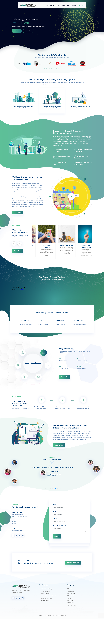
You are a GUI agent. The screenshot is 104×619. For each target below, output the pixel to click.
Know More (17, 251)
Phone (55, 518)
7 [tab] (59, 68)
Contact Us (64, 377)
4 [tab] (52, 68)
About (52, 5)
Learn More (17, 212)
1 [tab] (45, 68)
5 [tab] (54, 68)
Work (63, 5)
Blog (68, 5)
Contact (74, 5)
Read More (42, 250)
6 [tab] (57, 68)
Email (55, 511)
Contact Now (28, 31)
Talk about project (73, 563)
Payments (80, 5)
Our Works (16, 31)
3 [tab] (49, 68)
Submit (56, 536)
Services (58, 5)
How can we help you (59, 525)
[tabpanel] (24, 63)
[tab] (43, 352)
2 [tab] (47, 68)
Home (46, 5)
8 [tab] (60, 488)
